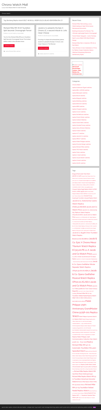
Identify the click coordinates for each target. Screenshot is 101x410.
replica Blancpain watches (79, 93)
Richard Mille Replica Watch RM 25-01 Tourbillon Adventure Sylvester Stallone (84, 379)
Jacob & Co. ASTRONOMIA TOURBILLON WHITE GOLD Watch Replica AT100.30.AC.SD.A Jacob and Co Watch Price (84, 228)
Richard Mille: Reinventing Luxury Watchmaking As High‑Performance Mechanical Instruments (82, 26)
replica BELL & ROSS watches (80, 90)
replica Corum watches (79, 112)
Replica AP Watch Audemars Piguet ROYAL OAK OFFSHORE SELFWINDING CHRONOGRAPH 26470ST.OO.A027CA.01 (84, 328)
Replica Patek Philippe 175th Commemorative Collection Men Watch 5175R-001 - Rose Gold (84, 339)
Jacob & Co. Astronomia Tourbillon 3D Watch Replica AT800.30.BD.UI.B (84, 221)
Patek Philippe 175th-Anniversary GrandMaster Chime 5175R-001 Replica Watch (84, 308)
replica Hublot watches (79, 130)
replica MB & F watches (79, 138)
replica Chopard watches (79, 109)
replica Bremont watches (79, 103)
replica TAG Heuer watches (80, 149)
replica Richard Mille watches (13, 51)
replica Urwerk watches (79, 160)
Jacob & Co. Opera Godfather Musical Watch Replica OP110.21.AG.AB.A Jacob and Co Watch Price (84, 278)
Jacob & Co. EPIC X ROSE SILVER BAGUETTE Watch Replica (84, 256)
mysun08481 (20, 33)
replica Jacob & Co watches (47, 53)
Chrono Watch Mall (15, 4)
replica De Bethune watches (80, 114)
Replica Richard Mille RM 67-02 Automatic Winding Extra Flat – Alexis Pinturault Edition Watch (84, 353)
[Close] (82, 62)
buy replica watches (86, 407)
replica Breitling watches (79, 101)
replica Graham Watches (79, 120)
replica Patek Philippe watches (81, 141)
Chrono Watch (6, 13)
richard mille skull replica (19, 407)
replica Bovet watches (78, 95)
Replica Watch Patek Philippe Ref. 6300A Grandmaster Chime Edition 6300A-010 (84, 362)
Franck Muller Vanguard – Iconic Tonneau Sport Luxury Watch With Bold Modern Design (84, 38)
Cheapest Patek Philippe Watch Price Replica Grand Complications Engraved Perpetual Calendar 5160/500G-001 (83, 178)
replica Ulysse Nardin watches (81, 157)
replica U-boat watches (79, 155)
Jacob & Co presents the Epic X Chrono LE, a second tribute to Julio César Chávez (52, 30)
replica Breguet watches (79, 98)
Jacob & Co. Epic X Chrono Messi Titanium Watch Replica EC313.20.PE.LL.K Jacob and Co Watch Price (84, 246)
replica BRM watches (78, 106)
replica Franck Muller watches (81, 117)
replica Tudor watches (78, 152)
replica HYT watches (78, 133)
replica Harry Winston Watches (81, 128)
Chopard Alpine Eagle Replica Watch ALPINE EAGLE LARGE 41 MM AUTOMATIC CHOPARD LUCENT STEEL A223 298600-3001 (83, 185)
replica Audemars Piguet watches (82, 87)
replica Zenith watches (78, 163)
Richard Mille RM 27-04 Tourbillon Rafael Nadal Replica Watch (83, 387)
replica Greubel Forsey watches (81, 125)
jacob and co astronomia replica (72, 407)
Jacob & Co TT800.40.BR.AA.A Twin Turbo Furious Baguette (84, 288)
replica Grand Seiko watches (80, 122)
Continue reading (9, 45)
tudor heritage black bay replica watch (52, 407)
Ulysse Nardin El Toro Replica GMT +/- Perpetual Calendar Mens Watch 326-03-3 (84, 395)
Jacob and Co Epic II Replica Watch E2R (85, 291)
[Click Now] (77, 64)
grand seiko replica (7, 407)
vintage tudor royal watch (34, 407)
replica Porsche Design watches (81, 144)
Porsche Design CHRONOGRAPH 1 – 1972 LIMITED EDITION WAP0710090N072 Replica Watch (82, 323)
